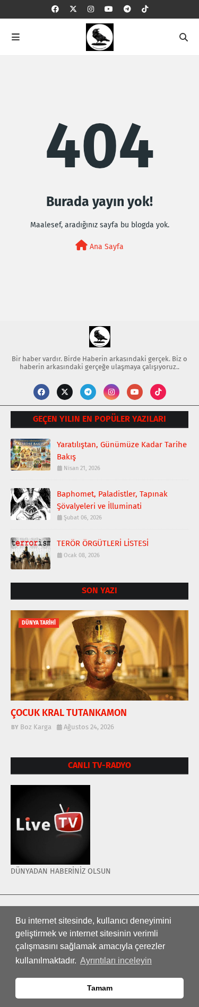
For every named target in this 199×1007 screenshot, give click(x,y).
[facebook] (55, 9)
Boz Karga (35, 727)
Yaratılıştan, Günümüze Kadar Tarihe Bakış (122, 451)
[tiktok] (144, 9)
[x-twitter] (73, 9)
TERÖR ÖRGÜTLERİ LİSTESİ (103, 543)
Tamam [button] (100, 988)
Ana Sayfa (106, 246)
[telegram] (127, 9)
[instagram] (90, 9)
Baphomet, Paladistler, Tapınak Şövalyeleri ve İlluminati (112, 500)
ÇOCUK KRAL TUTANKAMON (69, 713)
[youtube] (108, 9)
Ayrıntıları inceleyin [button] (116, 960)
